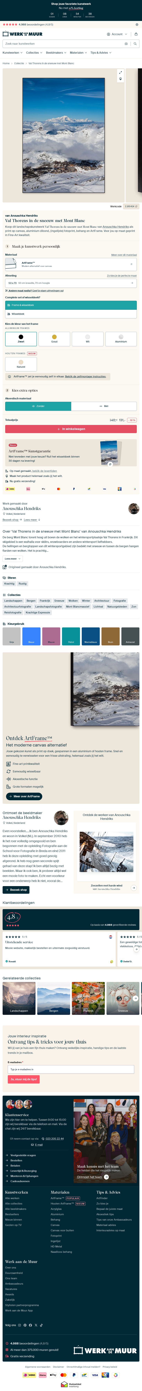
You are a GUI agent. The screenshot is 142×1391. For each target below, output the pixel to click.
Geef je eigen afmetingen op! (36, 290)
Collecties (32, 53)
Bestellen (16, 1160)
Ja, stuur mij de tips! (24, 1079)
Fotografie (120, 601)
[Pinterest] (25, 1325)
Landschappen (13, 601)
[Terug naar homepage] (22, 33)
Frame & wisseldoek (23, 305)
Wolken (73, 601)
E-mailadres (15, 1062)
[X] (36, 1325)
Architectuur (101, 601)
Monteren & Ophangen (24, 1176)
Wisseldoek (18, 313)
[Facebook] (30, 1325)
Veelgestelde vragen (23, 1155)
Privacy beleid (110, 1366)
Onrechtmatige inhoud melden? (83, 1366)
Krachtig (9, 584)
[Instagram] (19, 1325)
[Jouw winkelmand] (136, 34)
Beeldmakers (54, 53)
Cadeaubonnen (20, 1181)
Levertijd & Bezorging (24, 1171)
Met (106, 406)
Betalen (15, 1165)
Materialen (76, 53)
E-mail (39, 1145)
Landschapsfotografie (48, 607)
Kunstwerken (11, 53)
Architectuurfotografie (17, 607)
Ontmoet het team (89, 1177)
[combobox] (63, 44)
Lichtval (98, 607)
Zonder (41, 406)
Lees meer (31, 520)
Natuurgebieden (117, 607)
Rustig (22, 584)
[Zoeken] (135, 43)
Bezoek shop (11, 520)
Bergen (31, 601)
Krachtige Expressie (38, 612)
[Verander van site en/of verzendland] (137, 25)
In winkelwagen (73, 429)
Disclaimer (58, 1366)
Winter (86, 601)
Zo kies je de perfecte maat (122, 275)
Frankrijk (45, 601)
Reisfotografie (12, 612)
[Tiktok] (41, 1325)
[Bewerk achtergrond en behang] (120, 79)
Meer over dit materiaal (124, 254)
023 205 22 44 (55, 1138)
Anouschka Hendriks (24, 216)
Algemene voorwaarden (37, 1366)
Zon (133, 607)
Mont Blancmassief (77, 607)
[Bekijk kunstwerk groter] (120, 72)
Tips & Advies (99, 53)
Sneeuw (59, 601)
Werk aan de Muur (21, 1261)
